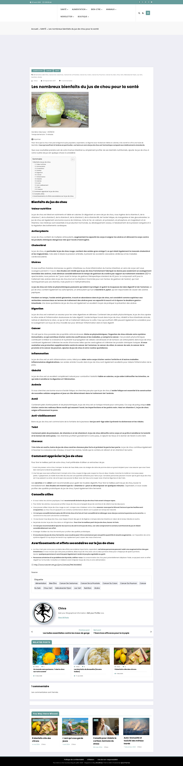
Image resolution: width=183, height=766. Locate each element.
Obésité (39, 179)
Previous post (84, 630)
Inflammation (41, 177)
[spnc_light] (143, 13)
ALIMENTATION (78, 9)
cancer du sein (111, 75)
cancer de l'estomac (56, 75)
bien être (45, 75)
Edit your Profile (93, 613)
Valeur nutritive (41, 164)
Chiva (35, 81)
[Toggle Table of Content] (72, 159)
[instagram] (148, 2)
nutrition (34, 77)
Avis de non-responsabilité (108, 759)
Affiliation (90, 759)
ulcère (40, 77)
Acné (38, 183)
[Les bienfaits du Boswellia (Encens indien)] (91, 656)
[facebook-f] (139, 2)
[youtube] (151, 2)
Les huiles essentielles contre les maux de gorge (66, 633)
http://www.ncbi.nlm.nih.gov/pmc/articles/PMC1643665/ (58, 565)
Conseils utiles (39, 194)
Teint (38, 187)
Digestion (40, 172)
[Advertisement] (91, 49)
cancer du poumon (98, 75)
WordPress (99, 763)
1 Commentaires (66, 81)
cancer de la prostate (71, 75)
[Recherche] (139, 13)
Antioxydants (41, 166)
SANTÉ (63, 9)
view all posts (63, 617)
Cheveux (40, 189)
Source (34, 572)
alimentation (37, 75)
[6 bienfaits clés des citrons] (132, 656)
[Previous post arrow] (32, 631)
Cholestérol (40, 168)
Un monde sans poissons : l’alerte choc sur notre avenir (49, 670)
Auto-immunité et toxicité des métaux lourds (134, 741)
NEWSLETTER (66, 16)
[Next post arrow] (151, 631)
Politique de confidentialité (74, 759)
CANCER (48, 71)
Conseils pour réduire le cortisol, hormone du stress (104, 741)
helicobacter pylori (130, 75)
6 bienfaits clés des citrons (125, 669)
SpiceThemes (125, 763)
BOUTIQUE (82, 16)
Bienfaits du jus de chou (42, 162)
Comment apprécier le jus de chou (46, 191)
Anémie (39, 181)
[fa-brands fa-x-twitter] (142, 2)
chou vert (120, 75)
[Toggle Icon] (148, 13)
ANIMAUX (110, 9)
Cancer (39, 175)
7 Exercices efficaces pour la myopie (111, 633)
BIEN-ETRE (96, 9)
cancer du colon (85, 75)
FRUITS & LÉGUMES (38, 720)
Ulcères (39, 170)
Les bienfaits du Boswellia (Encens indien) (88, 670)
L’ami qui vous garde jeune (73, 739)
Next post (97, 630)
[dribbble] (145, 2)
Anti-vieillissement (42, 185)
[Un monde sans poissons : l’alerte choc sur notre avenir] (51, 656)
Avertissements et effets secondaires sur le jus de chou (54, 196)
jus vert (139, 75)
